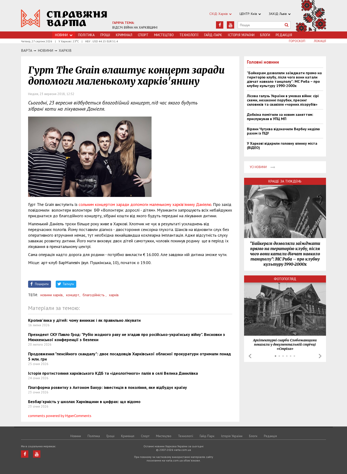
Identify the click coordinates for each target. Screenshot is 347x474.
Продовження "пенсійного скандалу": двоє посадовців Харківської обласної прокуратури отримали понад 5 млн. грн (129, 356)
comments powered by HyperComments (59, 415)
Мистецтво (164, 35)
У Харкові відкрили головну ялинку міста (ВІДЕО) (282, 145)
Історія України (241, 35)
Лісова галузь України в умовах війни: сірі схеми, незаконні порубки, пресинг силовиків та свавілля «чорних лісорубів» (283, 100)
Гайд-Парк (213, 35)
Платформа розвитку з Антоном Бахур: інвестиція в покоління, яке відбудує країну (107, 387)
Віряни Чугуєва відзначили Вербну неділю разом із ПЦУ (283, 130)
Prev (250, 356)
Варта (26, 50)
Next (320, 356)
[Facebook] (219, 25)
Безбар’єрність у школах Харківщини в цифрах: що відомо (84, 401)
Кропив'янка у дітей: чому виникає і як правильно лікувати (84, 320)
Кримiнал (124, 35)
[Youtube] (230, 25)
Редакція (284, 35)
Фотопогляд (285, 279)
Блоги (265, 35)
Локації (320, 41)
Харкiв (65, 50)
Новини (61, 35)
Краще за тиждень (284, 181)
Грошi (105, 35)
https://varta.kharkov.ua (64, 18)
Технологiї (189, 35)
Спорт (143, 35)
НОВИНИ (45, 50)
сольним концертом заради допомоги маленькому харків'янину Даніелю (145, 204)
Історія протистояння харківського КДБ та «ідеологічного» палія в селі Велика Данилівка (113, 373)
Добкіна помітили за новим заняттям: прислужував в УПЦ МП (280, 116)
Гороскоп (297, 41)
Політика (86, 35)
